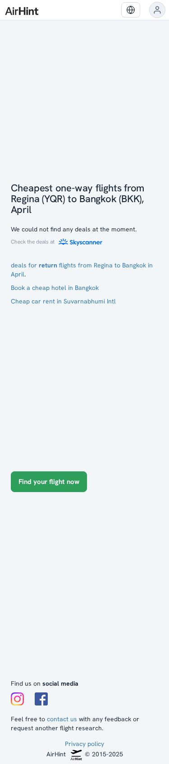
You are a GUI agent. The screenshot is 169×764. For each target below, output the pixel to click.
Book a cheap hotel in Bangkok (55, 288)
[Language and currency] (130, 10)
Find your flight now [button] (48, 481)
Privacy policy (84, 744)
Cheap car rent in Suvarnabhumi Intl (63, 301)
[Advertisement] (84, 590)
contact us (62, 719)
